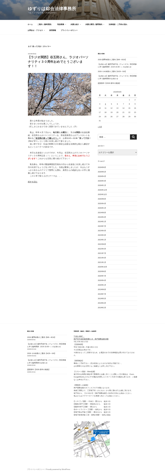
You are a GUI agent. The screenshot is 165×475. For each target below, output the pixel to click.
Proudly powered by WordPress (58, 469)
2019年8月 (102, 289)
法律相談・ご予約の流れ (118, 24)
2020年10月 (102, 267)
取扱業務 (60, 24)
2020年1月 (102, 285)
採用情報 (52, 30)
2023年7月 (102, 226)
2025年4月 (102, 203)
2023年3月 (102, 235)
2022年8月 (102, 244)
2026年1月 (102, 185)
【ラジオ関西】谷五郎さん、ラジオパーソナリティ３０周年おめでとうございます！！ (58, 61)
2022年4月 (102, 249)
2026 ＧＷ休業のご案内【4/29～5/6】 (112, 71)
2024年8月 (102, 213)
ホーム (30, 24)
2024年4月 (102, 217)
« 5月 (100, 127)
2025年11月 (102, 194)
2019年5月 (102, 298)
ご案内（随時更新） (45, 24)
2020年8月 (102, 271)
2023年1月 (102, 240)
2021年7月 (102, 253)
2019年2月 (102, 308)
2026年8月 (102, 167)
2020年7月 (102, 276)
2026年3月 (102, 181)
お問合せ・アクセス (35, 30)
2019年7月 (102, 294)
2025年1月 (102, 208)
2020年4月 (102, 280)
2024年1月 (102, 221)
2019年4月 (102, 303)
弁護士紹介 (75, 24)
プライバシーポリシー (69, 30)
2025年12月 (102, 190)
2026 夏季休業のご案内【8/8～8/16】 (112, 60)
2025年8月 (102, 199)
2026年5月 (102, 172)
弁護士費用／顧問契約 (93, 24)
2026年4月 (102, 176)
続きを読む (33, 182)
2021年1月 (102, 262)
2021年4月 (102, 258)
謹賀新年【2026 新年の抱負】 (109, 83)
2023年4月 (102, 231)
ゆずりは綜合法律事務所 (52, 8)
